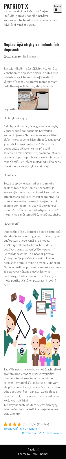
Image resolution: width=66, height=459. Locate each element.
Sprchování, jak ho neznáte (20, 429)
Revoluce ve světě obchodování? (42, 433)
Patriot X (16, 6)
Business (32, 56)
